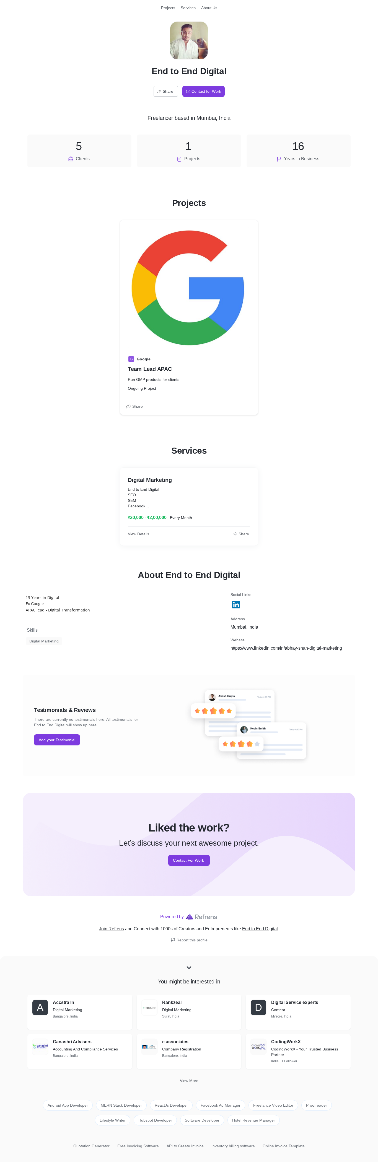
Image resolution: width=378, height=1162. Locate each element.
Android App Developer (68, 1105)
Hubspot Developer (155, 1120)
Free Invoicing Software (138, 1146)
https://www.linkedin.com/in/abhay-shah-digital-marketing (286, 648)
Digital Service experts (294, 1002)
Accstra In (63, 1002)
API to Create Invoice (185, 1146)
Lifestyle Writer (113, 1120)
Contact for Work (206, 91)
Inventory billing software (233, 1146)
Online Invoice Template (284, 1146)
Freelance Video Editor (273, 1105)
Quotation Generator (91, 1146)
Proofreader (316, 1105)
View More (189, 1080)
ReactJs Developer (171, 1105)
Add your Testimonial (57, 740)
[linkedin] (237, 604)
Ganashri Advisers (72, 1041)
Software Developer (202, 1120)
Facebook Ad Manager (220, 1105)
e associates (175, 1041)
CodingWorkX (286, 1041)
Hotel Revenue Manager (253, 1120)
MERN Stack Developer (121, 1105)
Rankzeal (172, 1002)
